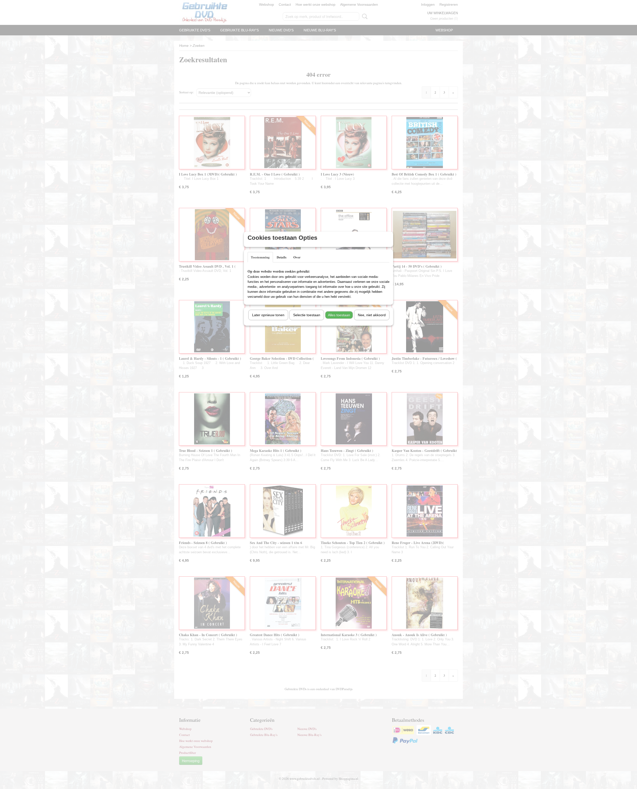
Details (281, 257)
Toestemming (260, 257)
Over (297, 257)
